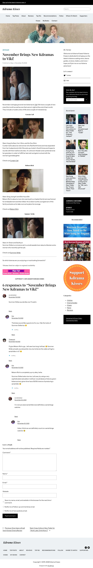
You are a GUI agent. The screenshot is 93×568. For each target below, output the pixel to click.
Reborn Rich (14, 209)
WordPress (50, 565)
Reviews (70, 310)
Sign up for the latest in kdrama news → (14, 2)
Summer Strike (15, 253)
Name (5, 474)
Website (6, 491)
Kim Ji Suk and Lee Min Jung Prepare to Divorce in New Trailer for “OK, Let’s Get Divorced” (83, 182)
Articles (6, 50)
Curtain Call (14, 161)
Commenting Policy (72, 320)
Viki (36, 105)
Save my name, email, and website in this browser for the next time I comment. (28, 501)
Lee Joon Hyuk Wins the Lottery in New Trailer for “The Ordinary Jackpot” (71, 131)
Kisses (69, 305)
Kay (13, 316)
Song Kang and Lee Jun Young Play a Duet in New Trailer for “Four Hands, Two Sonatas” (71, 156)
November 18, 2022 (14, 297)
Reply (10, 311)
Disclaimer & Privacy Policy (74, 318)
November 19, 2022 (17, 318)
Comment (7, 452)
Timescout (12, 339)
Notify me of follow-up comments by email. (20, 507)
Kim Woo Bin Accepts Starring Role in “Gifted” (82, 153)
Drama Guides (72, 303)
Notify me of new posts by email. (16, 511)
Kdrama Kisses (11, 9)
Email (5, 482)
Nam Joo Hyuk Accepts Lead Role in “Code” (83, 129)
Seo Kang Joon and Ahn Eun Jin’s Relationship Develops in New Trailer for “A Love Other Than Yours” (71, 183)
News (69, 308)
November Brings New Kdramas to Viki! (28, 56)
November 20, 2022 (20, 400)
